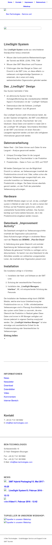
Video (6, 392)
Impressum (29, 2)
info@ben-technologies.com (17, 422)
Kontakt (18, 2)
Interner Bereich (11, 400)
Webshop (26, 6)
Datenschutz (40, 2)
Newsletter (9, 381)
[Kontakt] (4, 412)
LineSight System (16, 44)
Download (8, 385)
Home (10, 2)
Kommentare (10, 396)
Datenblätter (9, 389)
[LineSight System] (22, 34)
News (6, 377)
